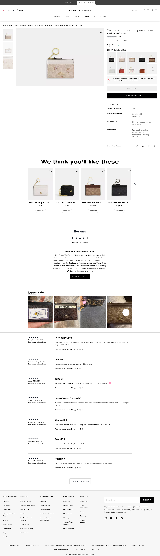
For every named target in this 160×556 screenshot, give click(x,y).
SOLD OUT (132, 89)
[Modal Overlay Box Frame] (125, 528)
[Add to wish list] (101, 32)
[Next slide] (137, 185)
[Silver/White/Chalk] (112, 69)
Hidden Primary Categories (17, 25)
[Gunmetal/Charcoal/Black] (142, 57)
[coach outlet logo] (80, 10)
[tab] (69, 3)
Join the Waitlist (132, 96)
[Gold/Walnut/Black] (112, 57)
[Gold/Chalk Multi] (132, 69)
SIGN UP (147, 500)
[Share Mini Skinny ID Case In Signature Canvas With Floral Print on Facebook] (137, 146)
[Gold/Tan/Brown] (152, 57)
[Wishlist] (148, 10)
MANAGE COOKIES (32, 545)
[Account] (152, 10)
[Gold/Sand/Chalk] (122, 57)
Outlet (4, 25)
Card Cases (39, 25)
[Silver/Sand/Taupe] (132, 57)
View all (32, 294)
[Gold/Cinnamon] (142, 69)
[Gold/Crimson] (122, 69)
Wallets (30, 25)
